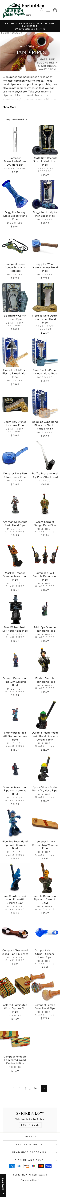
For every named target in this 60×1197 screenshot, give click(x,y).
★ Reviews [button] (3, 1185)
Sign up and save (29, 1160)
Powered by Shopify (29, 1180)
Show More (9, 107)
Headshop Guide (29, 1144)
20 (35, 1088)
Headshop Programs (29, 1152)
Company (29, 1136)
